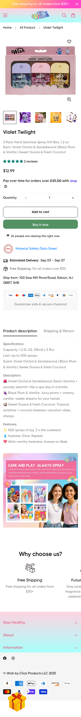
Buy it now (40, 225)
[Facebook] (4, 658)
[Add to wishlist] (69, 41)
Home (7, 27)
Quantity (10, 198)
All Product (27, 27)
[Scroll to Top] (73, 695)
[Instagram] (13, 658)
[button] (73, 15)
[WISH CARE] (40, 15)
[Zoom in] (69, 99)
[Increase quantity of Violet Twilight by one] (73, 197)
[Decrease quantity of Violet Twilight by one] (26, 197)
